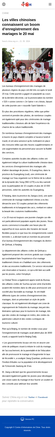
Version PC (29, 419)
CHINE (5, 13)
